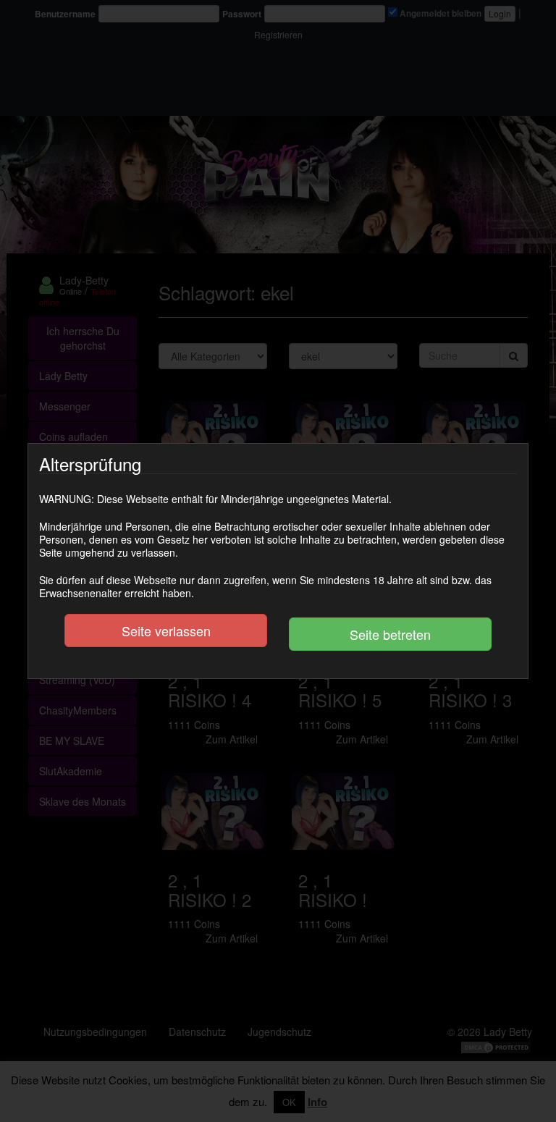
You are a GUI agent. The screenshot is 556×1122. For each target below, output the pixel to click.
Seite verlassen (166, 630)
